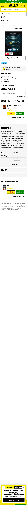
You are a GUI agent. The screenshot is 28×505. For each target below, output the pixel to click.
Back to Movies (6, 13)
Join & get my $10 (13, 500)
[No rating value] (5, 23)
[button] (4, 5)
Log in (8, 67)
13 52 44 (19, 2)
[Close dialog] (23, 487)
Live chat (10, 2)
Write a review (15, 23)
